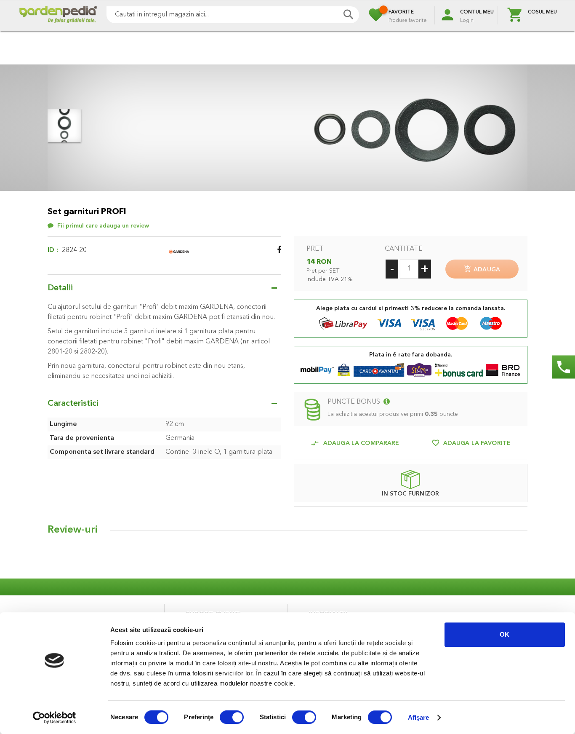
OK (504, 634)
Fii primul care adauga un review (103, 226)
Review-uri (73, 530)
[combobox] (232, 14)
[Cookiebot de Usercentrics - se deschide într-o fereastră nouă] (54, 717)
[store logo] (58, 15)
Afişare (418, 717)
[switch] (232, 718)
